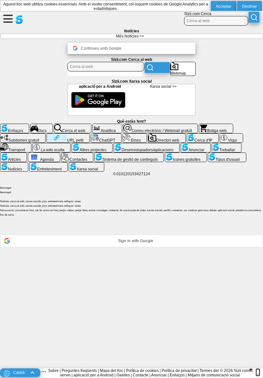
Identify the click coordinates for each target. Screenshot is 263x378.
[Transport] (15, 145)
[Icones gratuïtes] (186, 155)
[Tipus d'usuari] (227, 155)
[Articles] (13, 155)
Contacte (140, 375)
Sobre (53, 370)
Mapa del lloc (111, 370)
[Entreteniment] (48, 164)
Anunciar (159, 375)
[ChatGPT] (106, 136)
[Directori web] (167, 136)
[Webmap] (183, 64)
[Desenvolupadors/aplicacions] (147, 145)
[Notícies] (14, 164)
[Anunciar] (195, 145)
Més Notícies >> (130, 36)
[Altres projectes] (92, 145)
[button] (131, 240)
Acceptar (223, 6)
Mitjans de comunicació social (214, 375)
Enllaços (177, 375)
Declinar (249, 6)
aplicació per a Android (93, 375)
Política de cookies (142, 370)
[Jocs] (41, 126)
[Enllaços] (14, 126)
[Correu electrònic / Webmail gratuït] (160, 126)
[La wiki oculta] (51, 145)
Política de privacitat (179, 370)
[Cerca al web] (73, 126)
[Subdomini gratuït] (23, 136)
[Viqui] (231, 136)
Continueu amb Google (101, 48)
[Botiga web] (216, 126)
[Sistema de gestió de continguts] (129, 155)
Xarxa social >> (163, 86)
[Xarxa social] (86, 164)
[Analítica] (107, 126)
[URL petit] (68, 136)
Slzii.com (242, 370)
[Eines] (135, 136)
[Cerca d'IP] (203, 136)
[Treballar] (227, 145)
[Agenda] (44, 155)
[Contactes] (77, 155)
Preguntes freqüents (79, 370)
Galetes (123, 375)
